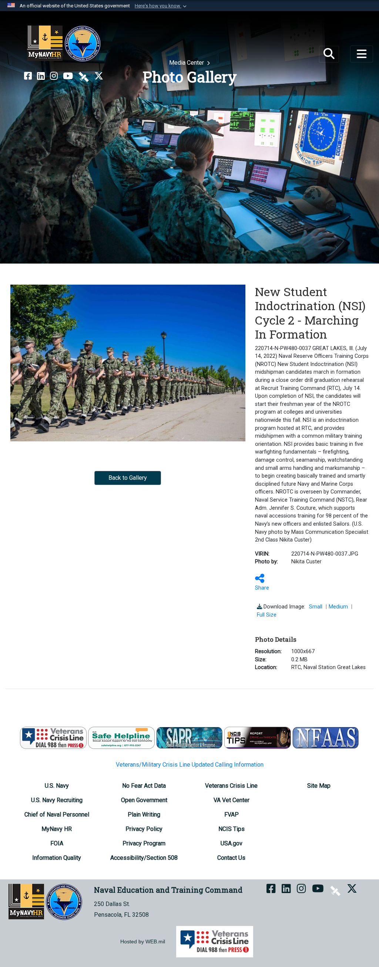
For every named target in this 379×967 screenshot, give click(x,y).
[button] (161, 6)
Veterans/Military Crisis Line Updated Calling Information (190, 764)
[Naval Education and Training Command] (63, 43)
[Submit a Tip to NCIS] (257, 737)
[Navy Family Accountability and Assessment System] (325, 737)
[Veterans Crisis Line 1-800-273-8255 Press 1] (53, 737)
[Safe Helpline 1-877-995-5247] (121, 737)
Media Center (187, 62)
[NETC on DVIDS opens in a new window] (83, 76)
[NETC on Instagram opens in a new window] (54, 76)
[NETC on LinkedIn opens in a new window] (41, 76)
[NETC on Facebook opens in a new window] (28, 76)
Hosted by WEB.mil (142, 941)
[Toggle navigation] (361, 53)
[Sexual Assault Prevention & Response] (189, 737)
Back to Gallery (127, 477)
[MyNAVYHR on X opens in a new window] (98, 76)
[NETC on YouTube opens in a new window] (68, 76)
